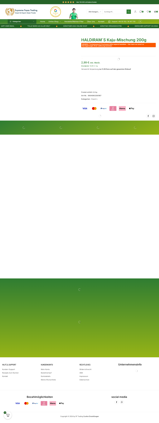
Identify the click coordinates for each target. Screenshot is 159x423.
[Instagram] (153, 116)
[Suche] (129, 12)
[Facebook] (140, 21)
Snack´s (94, 99)
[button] (135, 12)
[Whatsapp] (122, 402)
